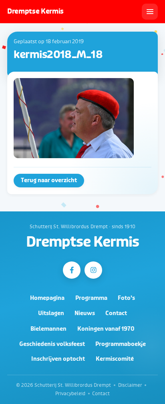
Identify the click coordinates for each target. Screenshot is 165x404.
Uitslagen (51, 313)
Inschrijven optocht (58, 359)
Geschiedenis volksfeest (52, 344)
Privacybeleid (70, 393)
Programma (91, 298)
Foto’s (126, 298)
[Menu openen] (150, 12)
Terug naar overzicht (49, 180)
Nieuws (84, 313)
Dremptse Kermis (82, 242)
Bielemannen (48, 329)
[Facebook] (71, 270)
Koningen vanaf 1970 (106, 329)
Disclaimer (130, 385)
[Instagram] (93, 270)
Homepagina (47, 298)
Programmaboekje (120, 344)
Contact (116, 313)
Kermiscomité (115, 359)
